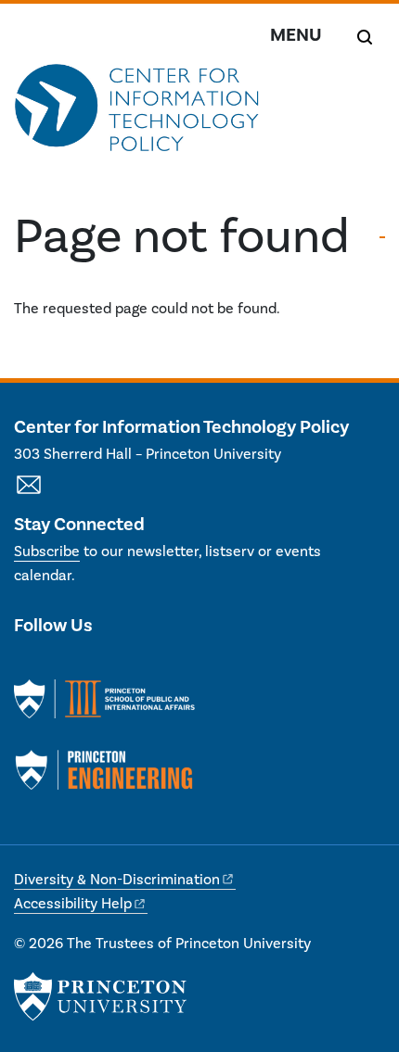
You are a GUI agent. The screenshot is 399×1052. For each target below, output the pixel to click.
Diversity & (117, 879)
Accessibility (73, 903)
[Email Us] (29, 495)
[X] (28, 663)
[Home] (137, 117)
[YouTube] (94, 663)
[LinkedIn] (61, 663)
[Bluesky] (126, 663)
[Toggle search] (365, 37)
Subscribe (47, 551)
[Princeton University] (100, 996)
